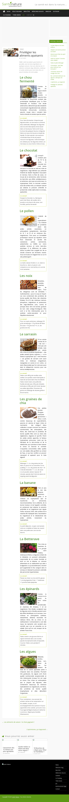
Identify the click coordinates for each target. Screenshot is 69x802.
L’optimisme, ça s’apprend (37, 729)
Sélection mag (17, 11)
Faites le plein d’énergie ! (57, 63)
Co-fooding (7, 15)
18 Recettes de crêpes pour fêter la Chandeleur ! (40, 750)
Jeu (24, 15)
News (8, 11)
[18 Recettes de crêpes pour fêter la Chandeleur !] (40, 740)
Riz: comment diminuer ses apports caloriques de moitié (58, 77)
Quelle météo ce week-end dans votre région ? (24, 748)
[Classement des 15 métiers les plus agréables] (9, 740)
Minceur (48, 11)
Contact (29, 15)
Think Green (17, 15)
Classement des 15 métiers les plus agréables (8, 749)
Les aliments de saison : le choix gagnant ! (18, 722)
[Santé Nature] (4, 11)
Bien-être (27, 11)
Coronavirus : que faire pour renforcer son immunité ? (57, 67)
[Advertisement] (25, 31)
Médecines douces (38, 11)
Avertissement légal (61, 786)
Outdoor (56, 11)
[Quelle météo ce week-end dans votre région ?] (24, 740)
